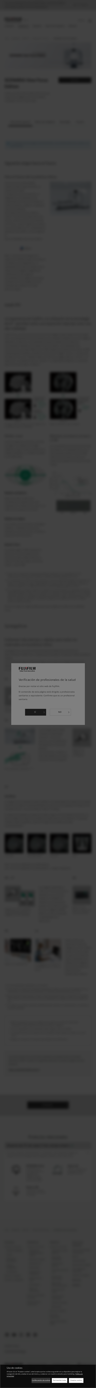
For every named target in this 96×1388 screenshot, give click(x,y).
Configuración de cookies (41, 1380)
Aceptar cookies (76, 1380)
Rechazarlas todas (59, 1380)
